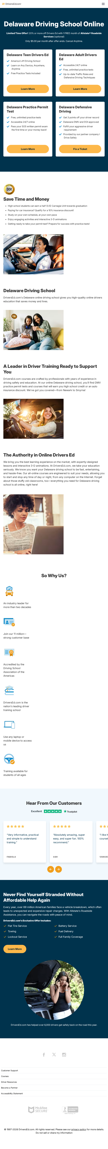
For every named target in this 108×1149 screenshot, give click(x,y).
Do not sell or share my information (54, 1132)
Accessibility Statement (12, 1093)
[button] (50, 869)
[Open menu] (103, 3)
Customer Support (9, 1070)
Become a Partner (9, 1088)
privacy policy (78, 1129)
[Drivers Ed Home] (12, 3)
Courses (5, 1076)
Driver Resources (9, 1082)
